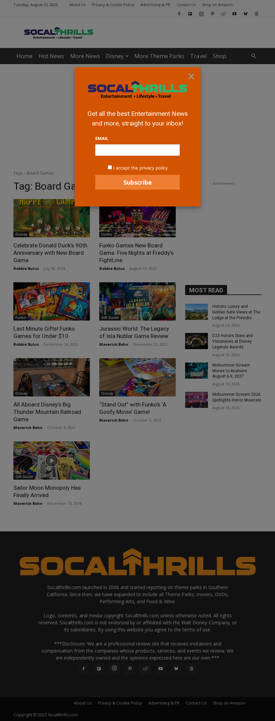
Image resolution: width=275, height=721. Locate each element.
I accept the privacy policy (140, 168)
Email (101, 138)
